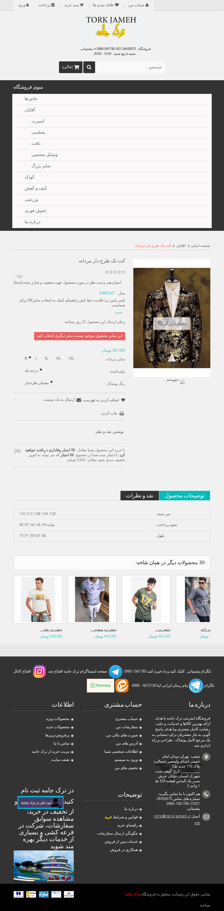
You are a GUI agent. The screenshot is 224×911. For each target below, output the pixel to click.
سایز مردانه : (114, 360)
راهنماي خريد (127, 826)
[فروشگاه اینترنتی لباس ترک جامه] (112, 28)
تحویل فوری (35, 211)
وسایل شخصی (44, 155)
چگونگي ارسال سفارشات (117, 834)
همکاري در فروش (124, 850)
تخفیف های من (126, 768)
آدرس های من (127, 744)
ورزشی (31, 200)
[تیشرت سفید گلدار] (92, 599)
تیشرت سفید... (103, 630)
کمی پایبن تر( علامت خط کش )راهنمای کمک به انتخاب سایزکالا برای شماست (72, 303)
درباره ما (131, 809)
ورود (21, 5)
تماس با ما (62, 744)
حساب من (136, 5)
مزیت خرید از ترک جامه (51, 752)
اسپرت (37, 122)
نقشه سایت (60, 760)
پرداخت (44, 5)
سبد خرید (71, 5)
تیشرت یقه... (51, 630)
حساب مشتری (126, 719)
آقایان (30, 110)
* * (19, 277)
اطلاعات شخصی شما (121, 752)
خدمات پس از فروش (121, 842)
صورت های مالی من (122, 735)
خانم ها (31, 99)
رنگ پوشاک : (114, 384)
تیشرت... (162, 630)
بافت (35, 144)
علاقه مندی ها (103, 5)
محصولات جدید (58, 727)
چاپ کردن (109, 414)
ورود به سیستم (126, 760)
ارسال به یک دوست (59, 400)
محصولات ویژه (58, 719)
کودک (30, 177)
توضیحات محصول (185, 495)
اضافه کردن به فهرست (101, 400)
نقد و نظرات (140, 495)
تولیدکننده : (116, 372)
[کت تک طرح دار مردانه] (175, 389)
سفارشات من (127, 727)
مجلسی (38, 133)
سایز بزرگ (41, 166)
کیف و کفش (36, 189)
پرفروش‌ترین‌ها (57, 735)
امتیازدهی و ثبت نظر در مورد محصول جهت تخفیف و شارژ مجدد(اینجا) (67, 283)
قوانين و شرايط (121, 817)
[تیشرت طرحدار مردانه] (146, 599)
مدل (121, 293)
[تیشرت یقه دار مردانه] (38, 599)
